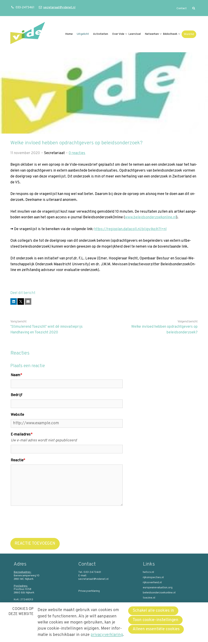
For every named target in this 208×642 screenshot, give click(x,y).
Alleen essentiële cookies (156, 629)
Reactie (18, 460)
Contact (182, 8)
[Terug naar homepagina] (27, 34)
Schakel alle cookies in (153, 610)
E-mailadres (22, 434)
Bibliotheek (170, 34)
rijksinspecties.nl (153, 577)
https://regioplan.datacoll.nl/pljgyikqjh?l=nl (130, 229)
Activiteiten (100, 34)
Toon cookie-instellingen (155, 620)
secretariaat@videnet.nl (59, 8)
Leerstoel (134, 34)
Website (17, 414)
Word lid (189, 34)
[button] (13, 301)
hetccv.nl (148, 572)
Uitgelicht (83, 34)
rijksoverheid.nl (152, 582)
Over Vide (118, 34)
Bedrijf (16, 395)
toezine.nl (149, 598)
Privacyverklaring (89, 591)
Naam (16, 375)
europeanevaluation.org (157, 587)
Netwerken (152, 34)
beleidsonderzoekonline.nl (159, 592)
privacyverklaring (107, 635)
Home (69, 34)
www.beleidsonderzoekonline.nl (150, 217)
